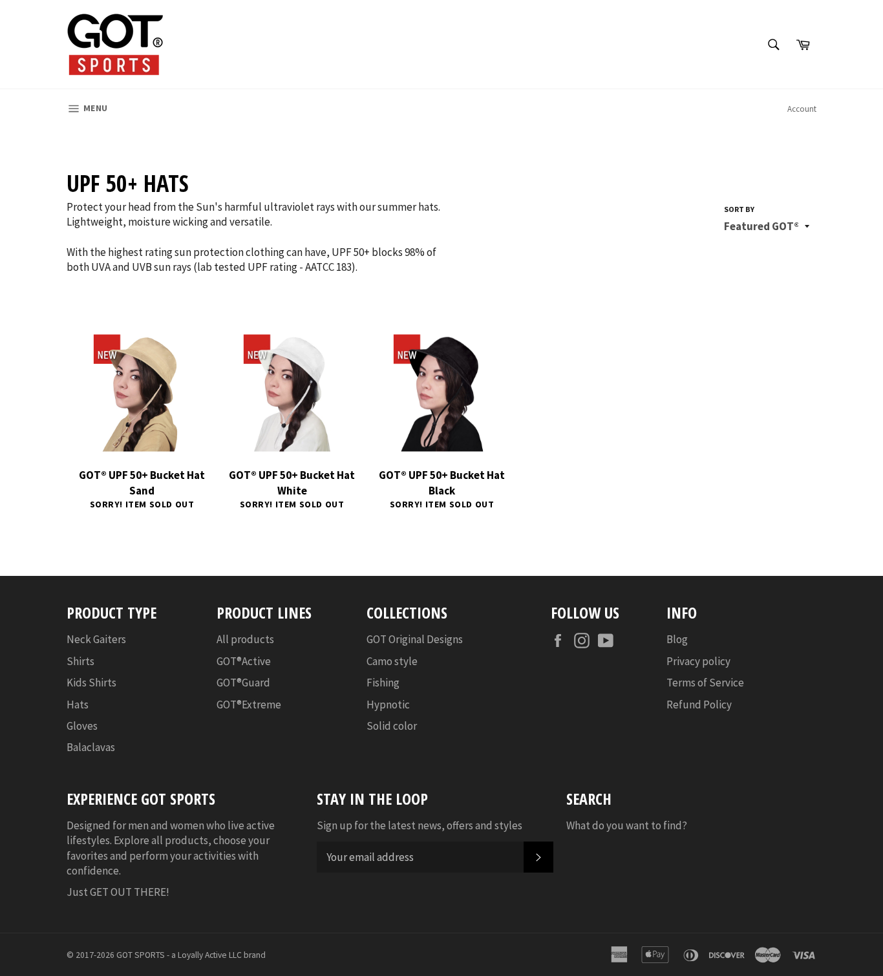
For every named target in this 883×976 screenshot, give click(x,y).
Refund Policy (699, 704)
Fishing (383, 682)
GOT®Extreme (249, 704)
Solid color (392, 726)
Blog (677, 639)
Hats (78, 704)
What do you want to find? (626, 825)
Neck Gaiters (96, 639)
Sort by (739, 209)
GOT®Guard (243, 682)
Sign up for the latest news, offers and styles (419, 825)
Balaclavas (91, 747)
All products (245, 639)
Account (801, 108)
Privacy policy (698, 661)
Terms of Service (705, 682)
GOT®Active (244, 661)
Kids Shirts (91, 682)
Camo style (392, 661)
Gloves (82, 726)
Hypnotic (388, 704)
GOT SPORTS (140, 954)
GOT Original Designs (415, 639)
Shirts (80, 661)
